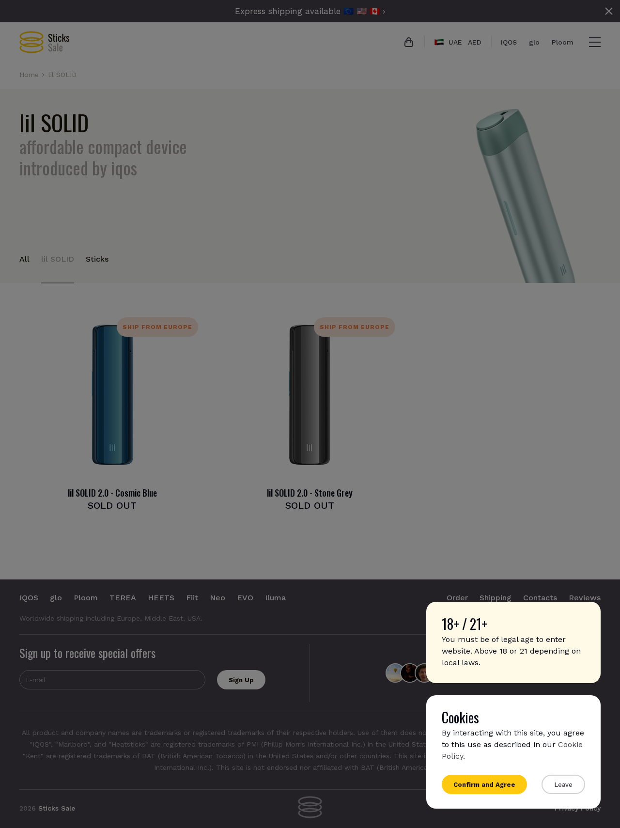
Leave (563, 784)
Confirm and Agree (484, 784)
